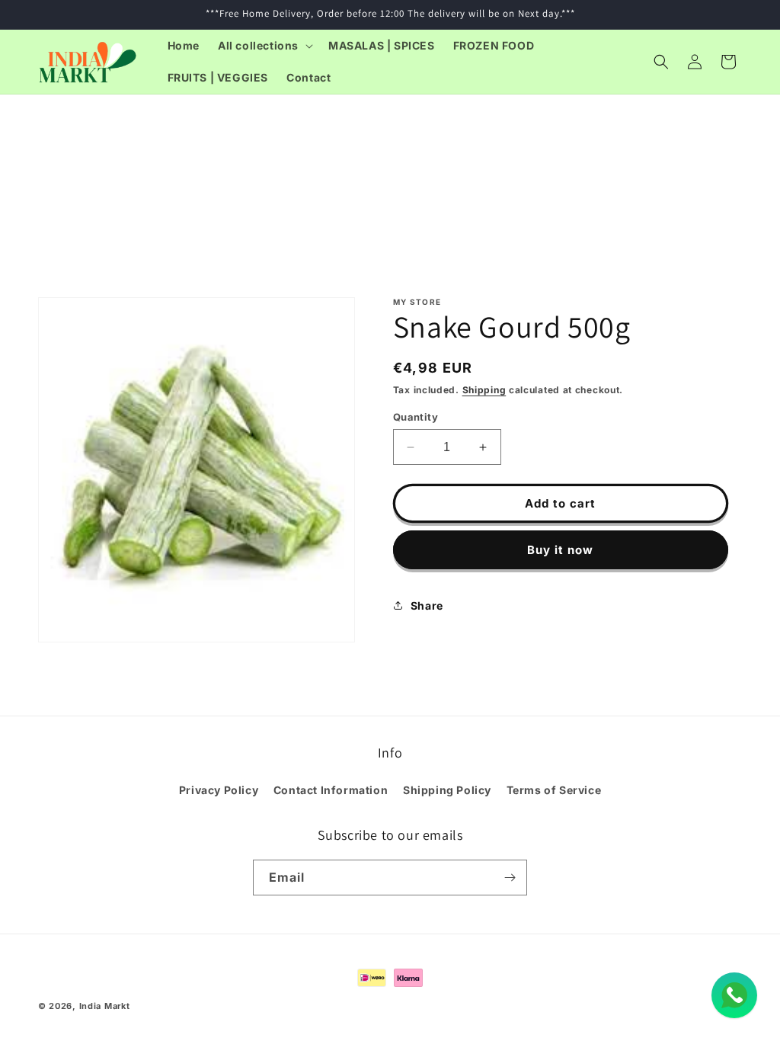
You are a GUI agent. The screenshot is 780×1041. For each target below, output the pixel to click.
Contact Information (330, 789)
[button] (264, 46)
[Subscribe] (509, 877)
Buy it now (560, 550)
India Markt (104, 1006)
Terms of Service (554, 789)
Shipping (484, 390)
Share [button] (427, 605)
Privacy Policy (218, 789)
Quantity (415, 417)
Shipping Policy (447, 789)
